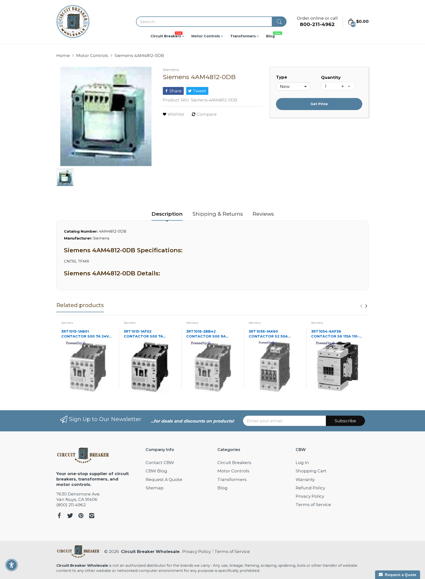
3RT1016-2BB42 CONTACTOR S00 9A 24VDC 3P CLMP (206, 334)
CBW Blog (156, 470)
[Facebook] (59, 516)
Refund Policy (310, 487)
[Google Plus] (92, 516)
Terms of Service (313, 504)
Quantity (331, 77)
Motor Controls (233, 470)
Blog (222, 487)
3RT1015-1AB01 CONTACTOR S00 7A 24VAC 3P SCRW (87, 334)
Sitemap (155, 487)
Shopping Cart (311, 470)
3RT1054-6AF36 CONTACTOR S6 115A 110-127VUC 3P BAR (335, 334)
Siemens (171, 69)
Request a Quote (399, 575)
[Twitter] (70, 516)
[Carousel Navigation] (364, 306)
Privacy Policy (310, 496)
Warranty (305, 479)
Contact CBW (160, 462)
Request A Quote (164, 479)
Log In (302, 462)
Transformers (232, 479)
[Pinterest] (81, 516)
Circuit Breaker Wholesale (150, 551)
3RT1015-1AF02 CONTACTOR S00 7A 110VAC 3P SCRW (143, 334)
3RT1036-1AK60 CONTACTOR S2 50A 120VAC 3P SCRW (268, 334)
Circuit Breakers (234, 462)
